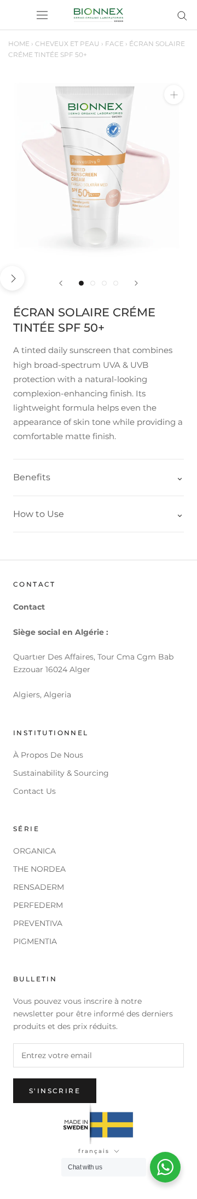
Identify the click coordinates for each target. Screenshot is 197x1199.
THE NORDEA (39, 869)
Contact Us (34, 791)
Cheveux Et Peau (67, 43)
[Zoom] (173, 94)
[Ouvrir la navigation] (42, 15)
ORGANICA (34, 851)
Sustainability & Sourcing (61, 773)
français (93, 1151)
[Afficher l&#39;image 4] (115, 283)
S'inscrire (54, 1091)
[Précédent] (60, 283)
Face (114, 43)
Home (19, 43)
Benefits (31, 477)
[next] (12, 278)
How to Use (38, 514)
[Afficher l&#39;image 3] (104, 283)
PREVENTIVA (37, 923)
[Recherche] (182, 15)
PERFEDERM (38, 905)
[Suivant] (136, 283)
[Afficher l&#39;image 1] (81, 283)
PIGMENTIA (35, 941)
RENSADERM (38, 887)
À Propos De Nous (48, 755)
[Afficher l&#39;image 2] (92, 283)
